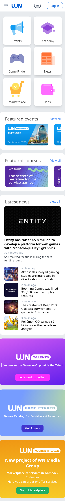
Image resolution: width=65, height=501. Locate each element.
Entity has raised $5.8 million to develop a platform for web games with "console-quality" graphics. (32, 244)
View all (55, 119)
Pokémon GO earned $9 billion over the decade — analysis (39, 325)
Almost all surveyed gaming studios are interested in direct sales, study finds (40, 275)
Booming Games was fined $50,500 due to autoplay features (40, 292)
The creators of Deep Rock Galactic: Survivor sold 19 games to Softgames (39, 308)
